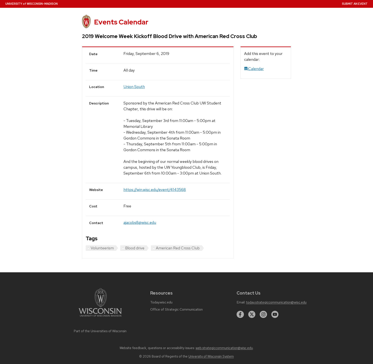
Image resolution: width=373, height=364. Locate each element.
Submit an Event (355, 4)
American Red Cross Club (178, 247)
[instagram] (263, 314)
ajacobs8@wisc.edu (139, 222)
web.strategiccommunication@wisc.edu (224, 348)
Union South (134, 86)
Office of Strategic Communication (176, 309)
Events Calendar (121, 22)
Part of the (100, 331)
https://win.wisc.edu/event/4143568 (154, 189)
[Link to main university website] (100, 317)
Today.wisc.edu (161, 302)
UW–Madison (31, 4)
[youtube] (275, 314)
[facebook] (240, 314)
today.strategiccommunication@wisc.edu (276, 302)
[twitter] (252, 314)
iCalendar (256, 68)
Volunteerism (102, 247)
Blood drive (134, 247)
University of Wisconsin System (211, 356)
